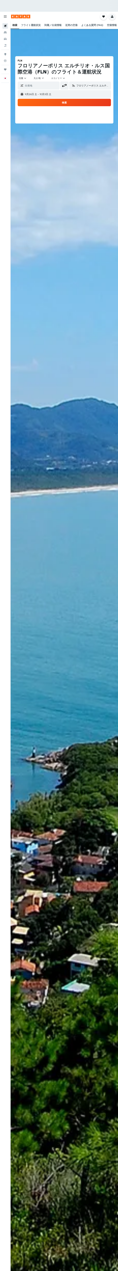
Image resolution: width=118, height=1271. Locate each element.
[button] (5, 16)
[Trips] (5, 69)
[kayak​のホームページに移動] (20, 16)
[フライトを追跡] (5, 61)
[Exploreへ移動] (5, 54)
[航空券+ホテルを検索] (5, 45)
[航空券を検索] (5, 26)
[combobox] (58, 78)
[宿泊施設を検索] (5, 32)
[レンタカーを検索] (5, 39)
